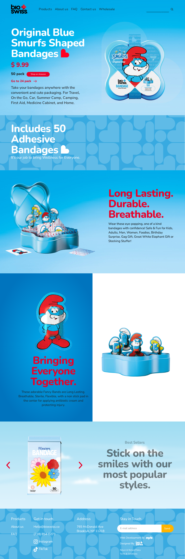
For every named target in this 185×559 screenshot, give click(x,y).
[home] (19, 9)
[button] (8, 465)
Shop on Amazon (38, 74)
